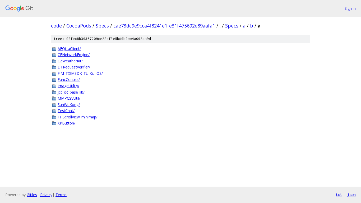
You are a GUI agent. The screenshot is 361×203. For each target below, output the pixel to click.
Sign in (350, 8)
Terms (61, 194)
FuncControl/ (69, 79)
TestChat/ (66, 110)
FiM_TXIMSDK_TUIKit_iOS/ (80, 73)
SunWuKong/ (69, 104)
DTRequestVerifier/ (74, 67)
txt (339, 194)
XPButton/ (66, 123)
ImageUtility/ (68, 85)
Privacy (46, 194)
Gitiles (32, 194)
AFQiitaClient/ (69, 48)
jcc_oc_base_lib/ (71, 92)
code (56, 25)
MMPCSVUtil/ (69, 98)
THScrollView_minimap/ (78, 116)
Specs (102, 25)
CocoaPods (78, 25)
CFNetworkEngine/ (74, 54)
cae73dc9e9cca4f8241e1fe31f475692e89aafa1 (164, 25)
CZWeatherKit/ (70, 60)
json (351, 194)
